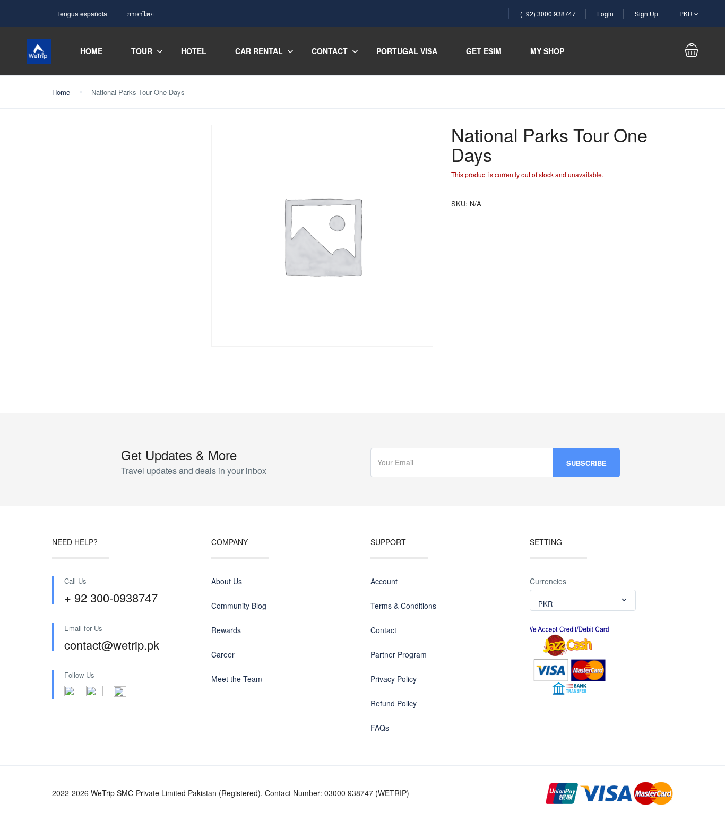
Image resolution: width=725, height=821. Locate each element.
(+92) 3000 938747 (548, 13)
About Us (226, 581)
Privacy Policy (393, 678)
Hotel (193, 51)
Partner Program (398, 654)
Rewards (226, 630)
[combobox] (583, 600)
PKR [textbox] (545, 604)
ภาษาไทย (140, 13)
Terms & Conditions (403, 605)
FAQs (379, 727)
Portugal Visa (406, 51)
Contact (330, 51)
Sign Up (646, 13)
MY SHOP (547, 51)
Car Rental (259, 51)
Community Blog (238, 605)
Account (384, 581)
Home (91, 51)
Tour (141, 51)
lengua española (82, 13)
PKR (686, 13)
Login (605, 13)
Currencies (548, 581)
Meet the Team (236, 678)
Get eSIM (484, 51)
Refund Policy (393, 703)
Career (223, 654)
